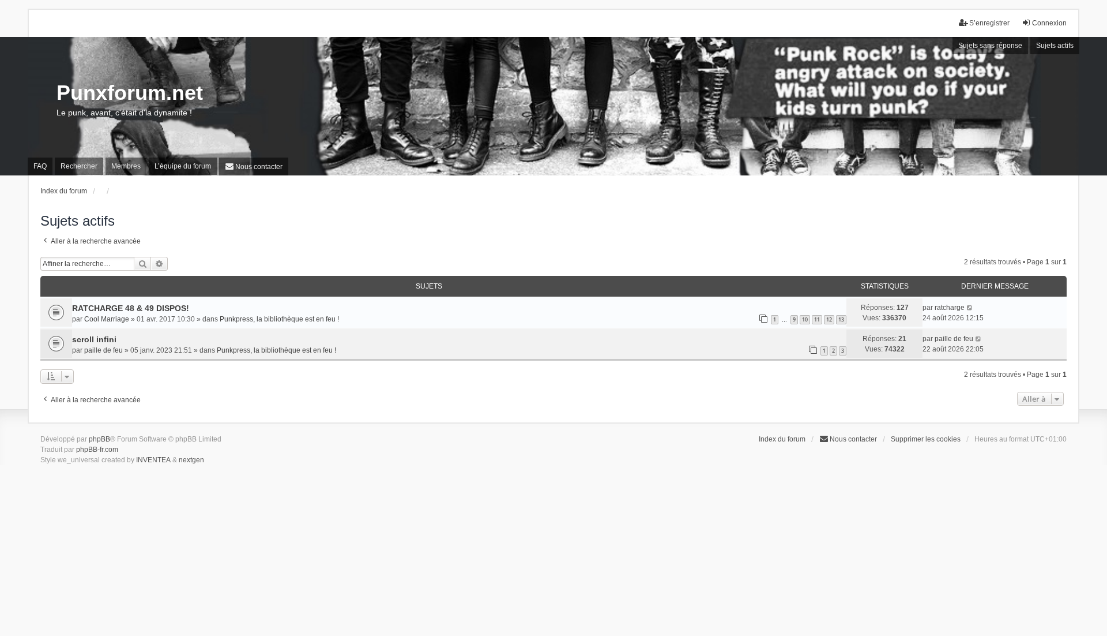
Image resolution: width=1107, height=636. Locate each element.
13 (841, 319)
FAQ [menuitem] (40, 166)
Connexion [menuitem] (1049, 23)
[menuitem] (253, 166)
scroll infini (94, 339)
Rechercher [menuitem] (79, 166)
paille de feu (103, 350)
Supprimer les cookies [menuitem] (926, 439)
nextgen (191, 460)
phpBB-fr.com (97, 450)
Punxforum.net (130, 92)
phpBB (99, 439)
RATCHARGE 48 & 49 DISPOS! (130, 308)
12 (829, 319)
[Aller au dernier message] (970, 307)
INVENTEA (153, 460)
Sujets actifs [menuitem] (1055, 46)
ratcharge (950, 308)
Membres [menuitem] (126, 166)
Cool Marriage (106, 319)
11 (817, 319)
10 (805, 319)
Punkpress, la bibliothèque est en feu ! (279, 319)
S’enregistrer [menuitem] (989, 23)
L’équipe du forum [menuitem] (183, 166)
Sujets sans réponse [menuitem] (990, 46)
